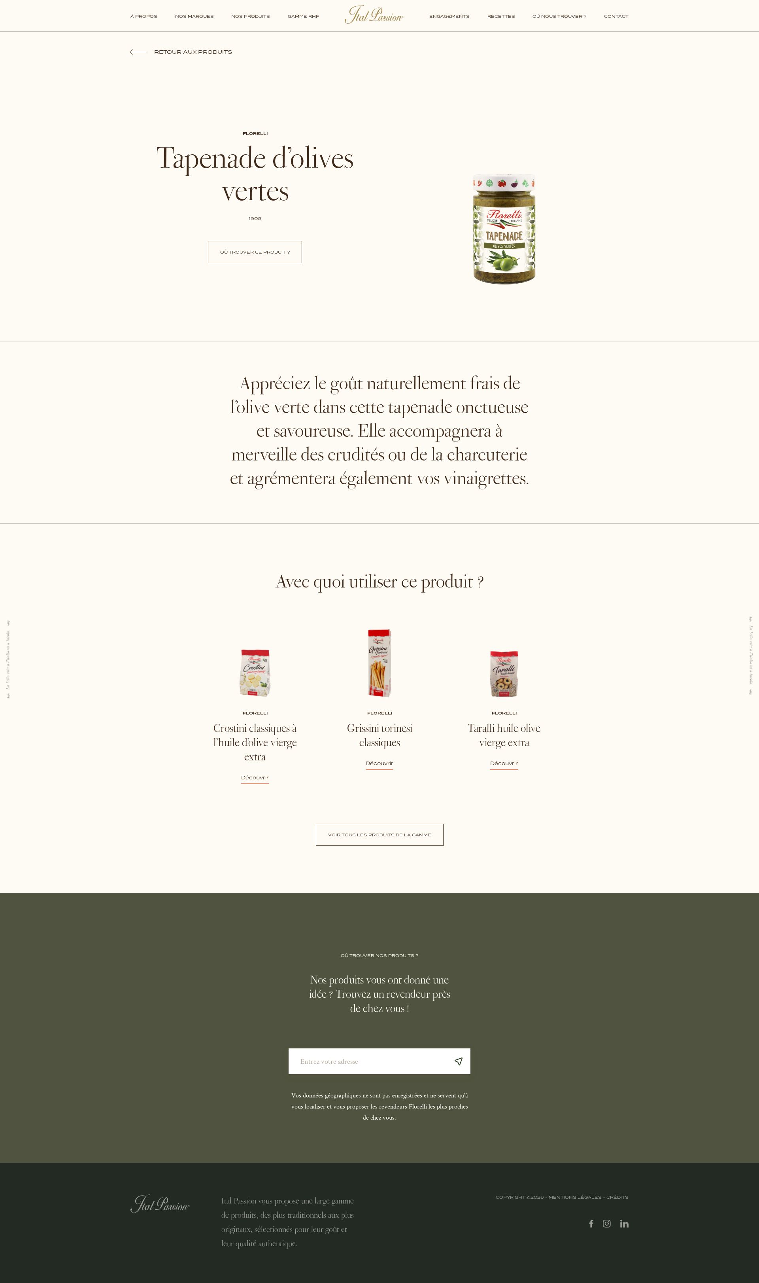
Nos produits (250, 16)
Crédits (617, 1197)
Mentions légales (575, 1197)
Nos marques (194, 16)
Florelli (255, 134)
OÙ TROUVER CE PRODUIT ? (255, 252)
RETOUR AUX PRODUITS (193, 51)
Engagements (449, 16)
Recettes (501, 16)
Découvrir (255, 777)
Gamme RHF (303, 16)
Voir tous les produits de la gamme (379, 835)
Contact (616, 16)
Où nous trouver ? (559, 16)
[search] (458, 1061)
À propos (143, 16)
